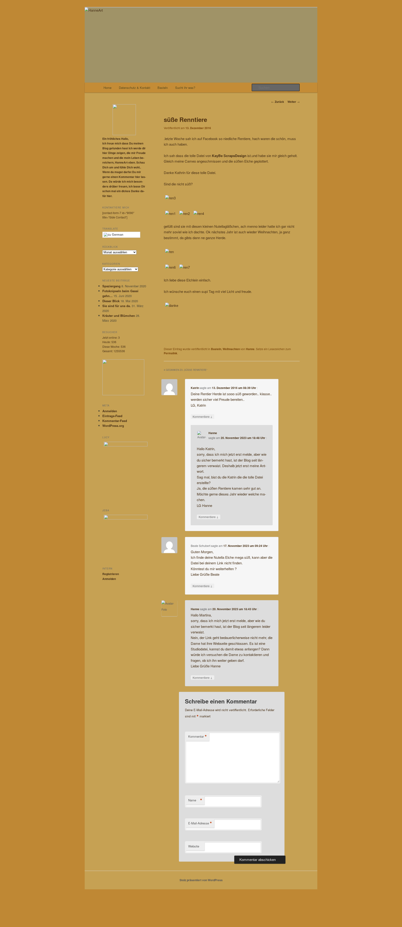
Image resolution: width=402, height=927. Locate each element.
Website (193, 846)
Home (107, 87)
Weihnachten (231, 349)
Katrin (195, 388)
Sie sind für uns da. (116, 306)
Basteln (162, 87)
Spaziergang (111, 286)
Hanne (250, 349)
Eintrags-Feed (112, 416)
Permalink (170, 353)
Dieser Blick (111, 301)
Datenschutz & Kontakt (134, 87)
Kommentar (197, 736)
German (117, 234)
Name (195, 800)
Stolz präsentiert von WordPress (201, 880)
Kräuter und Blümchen (118, 315)
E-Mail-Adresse (200, 823)
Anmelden (109, 411)
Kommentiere (202, 416)
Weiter (294, 102)
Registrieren (110, 574)
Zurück (277, 102)
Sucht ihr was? (185, 87)
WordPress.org (113, 425)
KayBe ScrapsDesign (229, 155)
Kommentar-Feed (114, 420)
